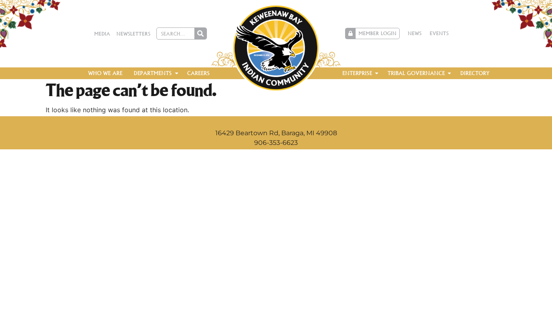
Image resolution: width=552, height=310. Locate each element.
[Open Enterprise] (376, 73)
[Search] (200, 33)
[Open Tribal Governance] (449, 73)
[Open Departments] (176, 73)
